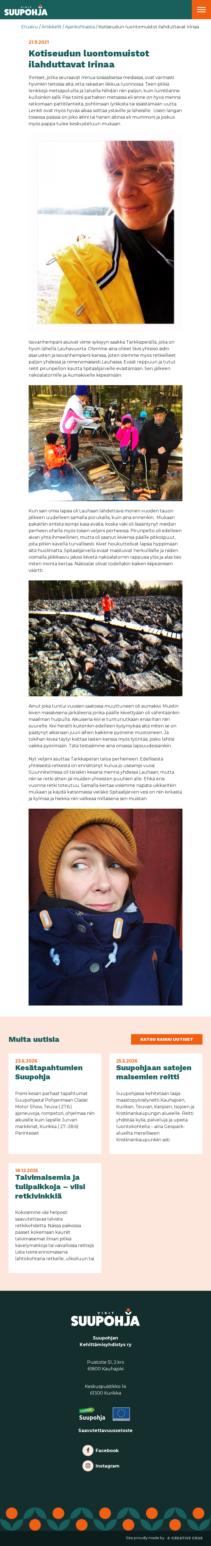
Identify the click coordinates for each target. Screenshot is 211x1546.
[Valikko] (201, 9)
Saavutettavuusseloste (105, 1430)
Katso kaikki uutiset (166, 1039)
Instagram (107, 1465)
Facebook (107, 1449)
